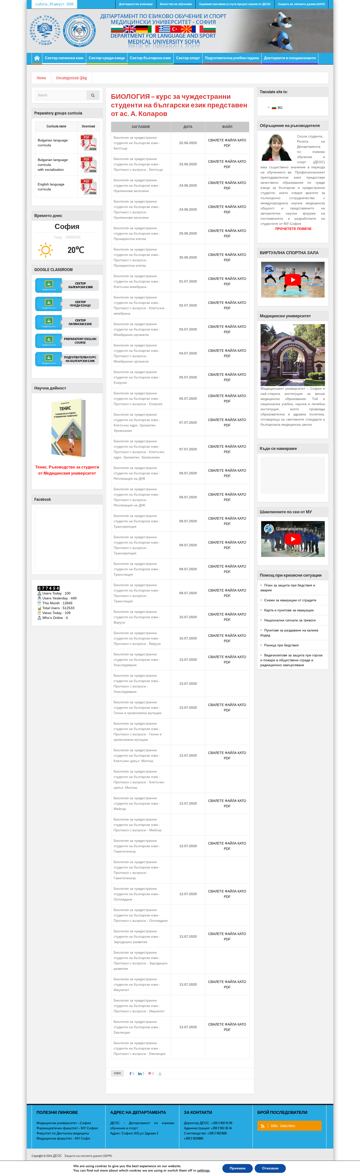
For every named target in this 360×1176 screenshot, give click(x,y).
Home (41, 77)
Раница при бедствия (281, 645)
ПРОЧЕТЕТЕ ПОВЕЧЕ (293, 229)
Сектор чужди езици (107, 58)
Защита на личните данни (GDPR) (301, 4)
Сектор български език (150, 58)
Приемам (237, 1168)
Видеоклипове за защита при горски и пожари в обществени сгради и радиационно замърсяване (291, 660)
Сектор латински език (64, 58)
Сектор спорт (188, 58)
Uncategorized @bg (71, 77)
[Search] (93, 96)
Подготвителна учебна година (232, 58)
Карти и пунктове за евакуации (289, 610)
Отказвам (270, 1168)
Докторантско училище (136, 4)
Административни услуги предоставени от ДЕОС (235, 4)
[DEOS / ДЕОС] (180, 31)
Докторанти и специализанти (290, 58)
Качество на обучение (176, 4)
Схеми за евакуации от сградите (290, 600)
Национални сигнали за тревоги (290, 620)
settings (203, 1170)
